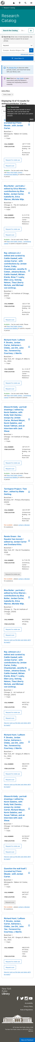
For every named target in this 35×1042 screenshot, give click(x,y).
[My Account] (14, 3)
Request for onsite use (13, 160)
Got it (31, 119)
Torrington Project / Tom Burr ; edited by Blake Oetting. (15, 491)
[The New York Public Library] (3, 3)
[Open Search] (25, 3)
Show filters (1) (19, 58)
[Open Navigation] (31, 3)
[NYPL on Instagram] (26, 999)
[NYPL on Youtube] (31, 999)
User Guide (20, 78)
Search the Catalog (10, 30)
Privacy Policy (28, 1006)
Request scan (10, 166)
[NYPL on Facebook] (18, 999)
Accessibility (29, 1003)
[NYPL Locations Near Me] (20, 3)
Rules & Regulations (26, 1009)
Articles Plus (13, 67)
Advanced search (27, 54)
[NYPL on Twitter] (22, 999)
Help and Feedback (27, 1040)
